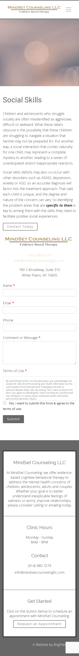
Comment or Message (21, 337)
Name (9, 285)
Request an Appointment (39, 624)
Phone (8, 320)
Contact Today (20, 226)
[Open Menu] (68, 10)
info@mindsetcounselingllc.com (39, 260)
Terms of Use (15, 370)
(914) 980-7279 (39, 255)
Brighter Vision (65, 644)
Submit (13, 419)
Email (8, 303)
